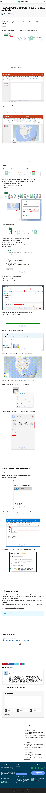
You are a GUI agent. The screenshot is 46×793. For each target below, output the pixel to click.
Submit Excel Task (21, 773)
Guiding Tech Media (24, 789)
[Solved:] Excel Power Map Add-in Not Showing (16, 640)
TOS (43, 778)
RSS (44, 768)
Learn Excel (24, 644)
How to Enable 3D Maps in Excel (12, 638)
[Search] (44, 1)
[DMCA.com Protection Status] (35, 780)
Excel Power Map (7, 4)
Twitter (38, 768)
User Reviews (18, 768)
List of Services (19, 770)
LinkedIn (42, 768)
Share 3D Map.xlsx (11, 613)
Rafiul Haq (11, 13)
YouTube (32, 768)
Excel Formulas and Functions (22, 780)
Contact (33, 778)
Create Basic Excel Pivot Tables (22, 779)
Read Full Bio (29, 682)
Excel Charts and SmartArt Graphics (21, 782)
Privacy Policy (38, 778)
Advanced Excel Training (21, 783)
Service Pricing (19, 771)
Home (2, 4)
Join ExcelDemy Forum (38, 773)
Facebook (35, 768)
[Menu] (1, 1)
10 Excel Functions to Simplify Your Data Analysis (34, 735)
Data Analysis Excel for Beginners (23, 785)
